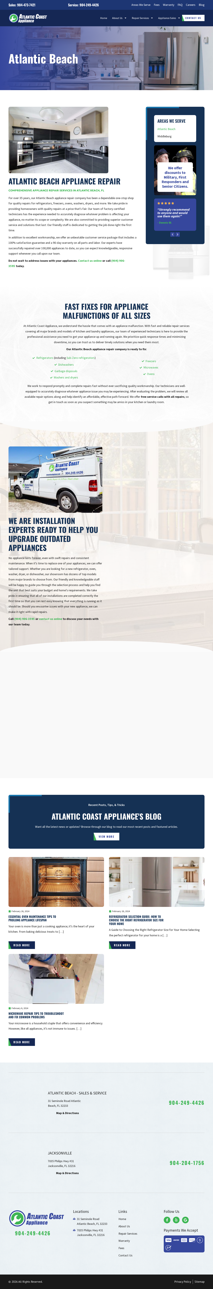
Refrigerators (44, 358)
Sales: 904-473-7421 (21, 4)
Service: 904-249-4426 (83, 4)
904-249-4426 (187, 1102)
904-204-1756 (187, 1162)
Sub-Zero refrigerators (81, 358)
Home (103, 18)
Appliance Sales (167, 18)
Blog (202, 5)
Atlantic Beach (166, 129)
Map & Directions (67, 1113)
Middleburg (164, 136)
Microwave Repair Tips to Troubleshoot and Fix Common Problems (36, 1015)
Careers (190, 5)
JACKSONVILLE (60, 1153)
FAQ (180, 5)
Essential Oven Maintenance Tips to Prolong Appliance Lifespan (32, 918)
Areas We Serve (140, 5)
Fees (157, 5)
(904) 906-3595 (24, 619)
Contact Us (125, 1255)
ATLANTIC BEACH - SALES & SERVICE (77, 1093)
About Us (117, 18)
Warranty (168, 5)
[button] (172, 234)
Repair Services (140, 18)
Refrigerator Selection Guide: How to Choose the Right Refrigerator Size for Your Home (136, 920)
